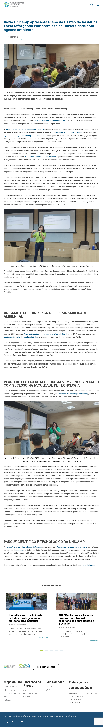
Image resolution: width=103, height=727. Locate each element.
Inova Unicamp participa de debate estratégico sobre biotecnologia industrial (25, 618)
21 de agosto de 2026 (17, 625)
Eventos (7, 696)
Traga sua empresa (12, 693)
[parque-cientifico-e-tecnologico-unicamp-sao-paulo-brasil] (10, 667)
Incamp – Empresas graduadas (31, 695)
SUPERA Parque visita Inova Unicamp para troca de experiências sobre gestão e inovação (76, 619)
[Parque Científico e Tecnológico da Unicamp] (14, 4)
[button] (43, 638)
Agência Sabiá (71, 716)
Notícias (13, 37)
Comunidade (28, 690)
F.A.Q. (48, 690)
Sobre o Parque (10, 687)
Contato (49, 687)
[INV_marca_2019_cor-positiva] (24, 668)
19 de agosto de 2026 (66, 628)
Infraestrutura (9, 690)
